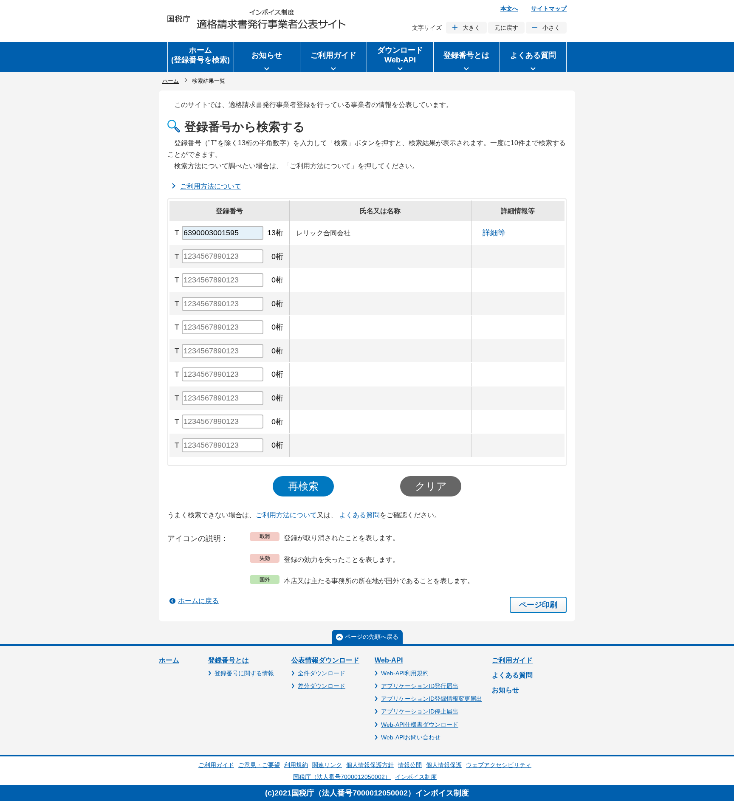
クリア (431, 486)
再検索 (303, 486)
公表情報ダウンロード (325, 660)
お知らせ (505, 690)
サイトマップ (549, 8)
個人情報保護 (444, 765)
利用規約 (296, 765)
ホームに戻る (198, 600)
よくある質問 (359, 515)
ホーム (170, 81)
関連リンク (327, 765)
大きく (471, 27)
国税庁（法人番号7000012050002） (342, 776)
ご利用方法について (210, 186)
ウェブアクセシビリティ (498, 765)
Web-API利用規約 (405, 673)
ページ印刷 (538, 605)
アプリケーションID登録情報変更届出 (431, 698)
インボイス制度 (416, 776)
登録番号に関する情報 (244, 673)
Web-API (389, 660)
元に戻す (506, 27)
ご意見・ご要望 (259, 765)
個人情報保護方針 (370, 765)
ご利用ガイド (512, 660)
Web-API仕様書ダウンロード (419, 724)
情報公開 (410, 765)
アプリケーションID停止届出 (419, 711)
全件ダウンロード (321, 673)
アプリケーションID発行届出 (419, 686)
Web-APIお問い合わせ (410, 737)
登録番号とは (228, 660)
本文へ (509, 8)
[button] (267, 57)
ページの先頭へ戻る (371, 636)
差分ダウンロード (321, 686)
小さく (551, 27)
